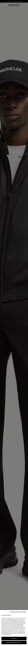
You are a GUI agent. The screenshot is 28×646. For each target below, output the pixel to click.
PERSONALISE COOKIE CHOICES (14, 642)
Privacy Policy (8, 634)
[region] (14, 628)
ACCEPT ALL (14, 638)
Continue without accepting (18, 611)
